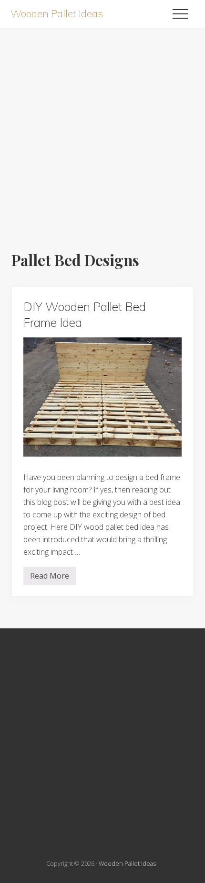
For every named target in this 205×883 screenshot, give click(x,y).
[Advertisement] (102, 131)
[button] (180, 14)
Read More (49, 577)
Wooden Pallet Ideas (56, 14)
